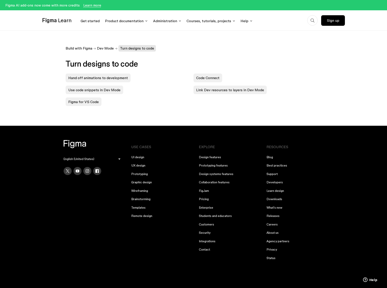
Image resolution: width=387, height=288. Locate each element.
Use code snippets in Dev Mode (94, 90)
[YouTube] (77, 171)
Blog (270, 157)
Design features (210, 157)
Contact (204, 249)
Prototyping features (213, 165)
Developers (275, 182)
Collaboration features (214, 182)
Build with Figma (79, 48)
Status (271, 258)
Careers (272, 224)
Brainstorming (140, 199)
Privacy (272, 249)
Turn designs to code (137, 48)
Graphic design (141, 182)
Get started (90, 21)
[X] (68, 171)
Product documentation (124, 21)
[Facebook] (97, 171)
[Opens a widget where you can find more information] (370, 280)
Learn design (275, 191)
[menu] (92, 159)
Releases (273, 216)
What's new (274, 207)
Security (205, 232)
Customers (206, 224)
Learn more (92, 5)
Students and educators (215, 216)
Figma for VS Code (83, 102)
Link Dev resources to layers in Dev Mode (230, 90)
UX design (138, 165)
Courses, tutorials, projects (209, 21)
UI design (137, 157)
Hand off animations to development (98, 78)
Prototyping (139, 174)
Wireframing (139, 191)
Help (244, 21)
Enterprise (206, 207)
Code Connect (207, 78)
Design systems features (216, 174)
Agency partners (278, 241)
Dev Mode (105, 48)
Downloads (274, 199)
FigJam (204, 191)
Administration (165, 21)
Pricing (204, 199)
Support (272, 174)
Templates (138, 207)
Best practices (277, 165)
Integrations (207, 241)
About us (273, 232)
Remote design (141, 216)
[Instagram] (87, 171)
